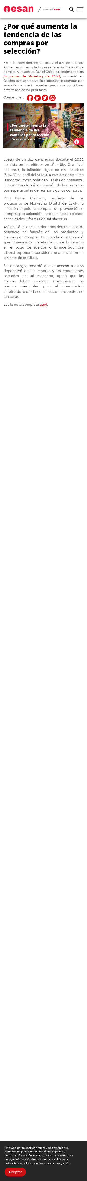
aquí (43, 304)
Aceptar (15, 1172)
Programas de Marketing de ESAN (31, 76)
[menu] (80, 9)
